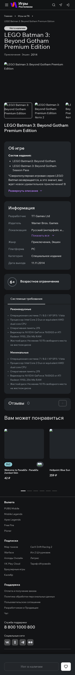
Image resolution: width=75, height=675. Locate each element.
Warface (9, 552)
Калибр (8, 574)
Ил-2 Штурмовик (40, 552)
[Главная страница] (21, 5)
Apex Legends (12, 519)
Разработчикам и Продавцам (21, 607)
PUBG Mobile (11, 508)
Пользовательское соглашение (22, 602)
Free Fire (9, 525)
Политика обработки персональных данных (29, 596)
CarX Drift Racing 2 (41, 546)
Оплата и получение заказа (20, 591)
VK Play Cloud (12, 563)
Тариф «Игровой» (40, 563)
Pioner (7, 530)
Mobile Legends (13, 514)
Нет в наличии (32, 667)
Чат (6, 613)
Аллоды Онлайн (13, 558)
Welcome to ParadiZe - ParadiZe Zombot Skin (21, 471)
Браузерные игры (14, 569)
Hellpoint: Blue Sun (60, 470)
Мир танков (11, 546)
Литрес (34, 558)
